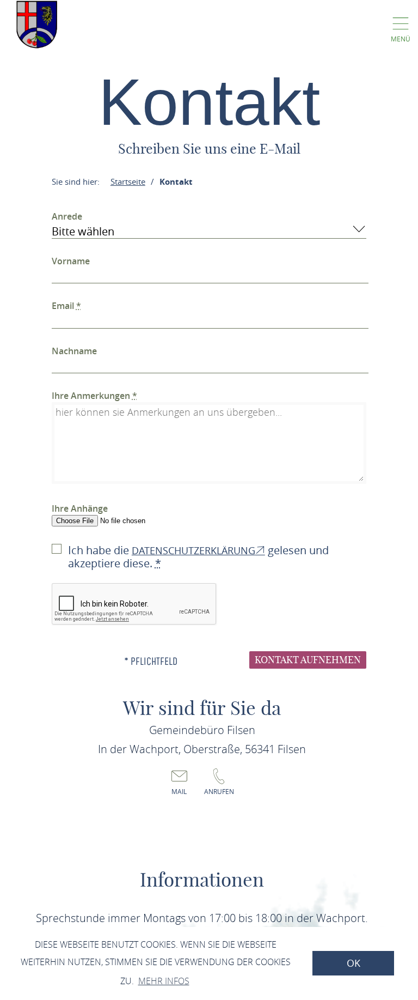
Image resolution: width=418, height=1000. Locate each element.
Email (66, 306)
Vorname (71, 261)
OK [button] (353, 963)
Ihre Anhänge (80, 508)
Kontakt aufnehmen (308, 659)
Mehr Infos (163, 981)
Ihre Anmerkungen (94, 396)
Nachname (74, 351)
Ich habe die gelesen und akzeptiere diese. (198, 556)
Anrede (67, 216)
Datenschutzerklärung (193, 550)
